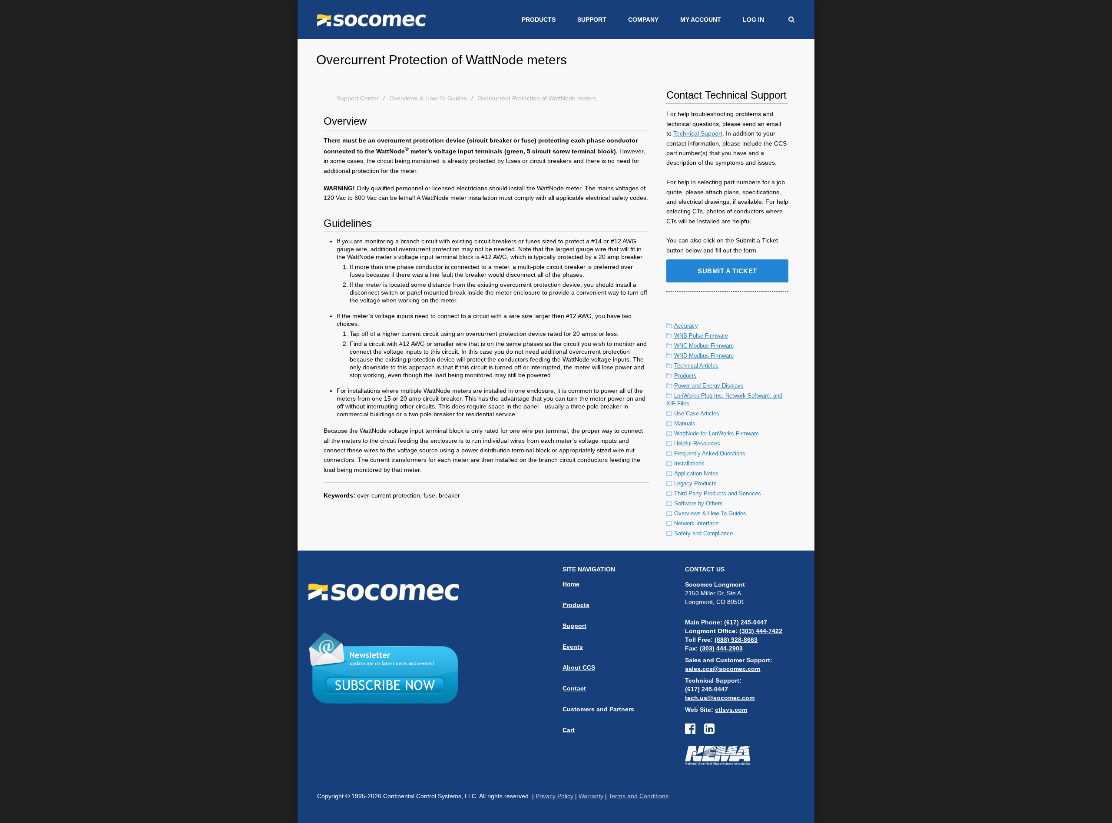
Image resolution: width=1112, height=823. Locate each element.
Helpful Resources (697, 443)
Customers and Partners (598, 709)
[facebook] (694, 730)
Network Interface (696, 523)
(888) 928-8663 (736, 639)
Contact (574, 688)
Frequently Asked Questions (709, 453)
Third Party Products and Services (717, 493)
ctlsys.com (731, 709)
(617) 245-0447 (745, 622)
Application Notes (696, 473)
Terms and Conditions (639, 796)
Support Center (358, 98)
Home (571, 584)
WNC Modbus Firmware (704, 345)
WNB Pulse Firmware (701, 335)
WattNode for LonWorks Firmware (716, 433)
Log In (753, 19)
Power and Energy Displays (709, 385)
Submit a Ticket (727, 271)
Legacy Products (695, 483)
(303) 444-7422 (760, 630)
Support (591, 19)
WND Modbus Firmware (704, 355)
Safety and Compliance (703, 533)
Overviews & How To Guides (428, 98)
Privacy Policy (554, 796)
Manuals (684, 423)
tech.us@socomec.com (720, 697)
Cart (569, 730)
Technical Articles (696, 365)
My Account (700, 19)
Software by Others (698, 503)
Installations (689, 463)
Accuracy (686, 325)
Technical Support (697, 133)
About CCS (579, 667)
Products (539, 19)
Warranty (591, 796)
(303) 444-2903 (721, 648)
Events (573, 646)
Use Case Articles (696, 413)
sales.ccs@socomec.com (722, 668)
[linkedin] (709, 730)
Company (643, 19)
